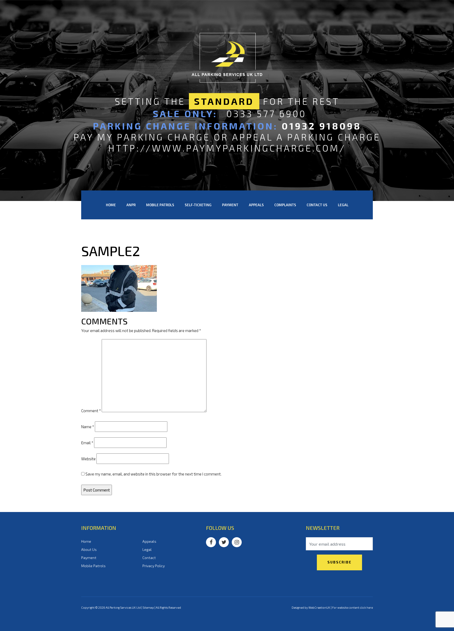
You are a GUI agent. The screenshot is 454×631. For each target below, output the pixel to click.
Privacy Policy (153, 565)
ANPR (131, 205)
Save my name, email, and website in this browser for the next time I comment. (153, 474)
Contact (149, 557)
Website (88, 458)
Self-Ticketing (198, 205)
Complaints (285, 205)
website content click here (355, 607)
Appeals (256, 205)
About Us (89, 549)
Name (87, 426)
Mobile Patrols (160, 205)
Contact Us (317, 205)
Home (111, 205)
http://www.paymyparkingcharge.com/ (227, 147)
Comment (91, 410)
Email (87, 442)
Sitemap (148, 607)
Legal (343, 205)
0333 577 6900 (266, 113)
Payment (230, 205)
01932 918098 (321, 125)
